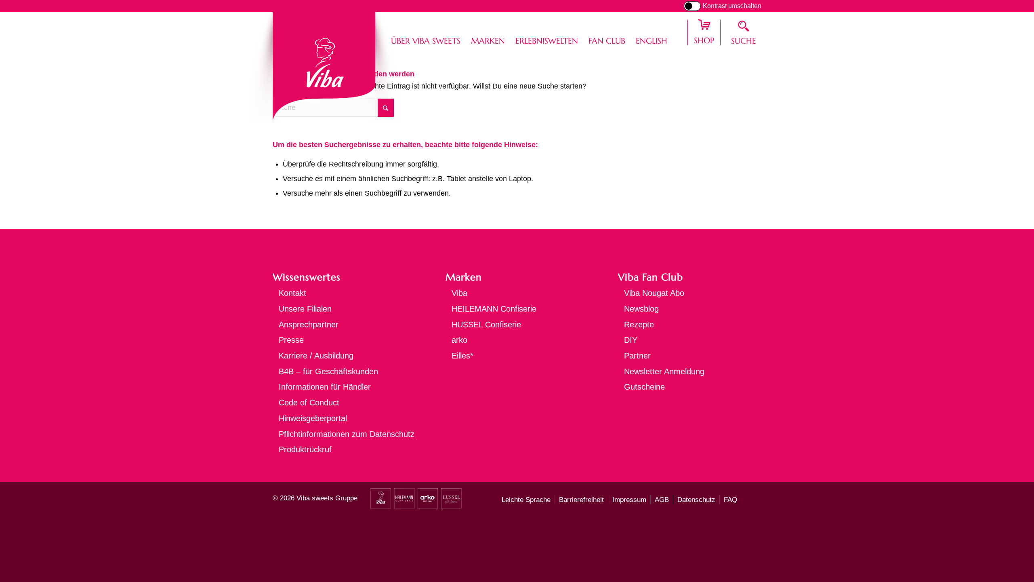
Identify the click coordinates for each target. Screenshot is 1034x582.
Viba (459, 293)
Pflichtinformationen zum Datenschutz (346, 434)
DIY (630, 339)
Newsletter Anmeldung (664, 371)
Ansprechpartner (308, 324)
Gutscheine (644, 386)
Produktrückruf (305, 449)
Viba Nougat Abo (654, 293)
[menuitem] (426, 32)
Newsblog (641, 308)
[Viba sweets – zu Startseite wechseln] (324, 67)
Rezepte (639, 324)
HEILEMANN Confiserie (494, 308)
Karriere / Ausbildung (316, 355)
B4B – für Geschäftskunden (328, 371)
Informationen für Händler (325, 386)
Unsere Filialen (305, 308)
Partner (637, 355)
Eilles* (462, 355)
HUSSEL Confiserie (486, 324)
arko (459, 339)
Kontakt (292, 293)
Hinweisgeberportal (313, 418)
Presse (291, 339)
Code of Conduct (309, 402)
